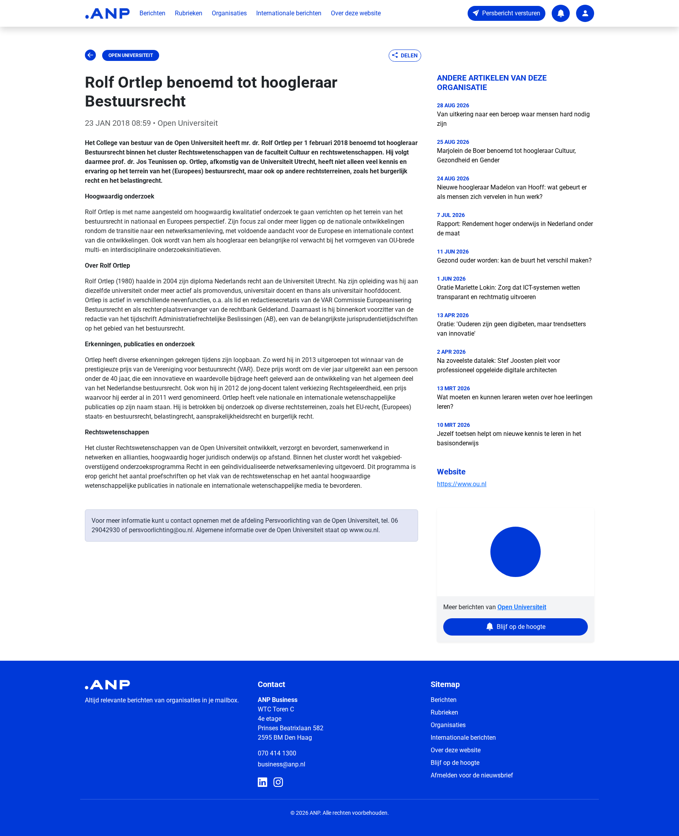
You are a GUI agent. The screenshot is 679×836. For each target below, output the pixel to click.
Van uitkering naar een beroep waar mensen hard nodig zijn (513, 118)
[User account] (585, 13)
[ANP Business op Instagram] (278, 782)
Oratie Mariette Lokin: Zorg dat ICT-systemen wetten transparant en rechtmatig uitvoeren (508, 292)
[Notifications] (561, 13)
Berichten (152, 13)
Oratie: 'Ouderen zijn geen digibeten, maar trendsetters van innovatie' (511, 328)
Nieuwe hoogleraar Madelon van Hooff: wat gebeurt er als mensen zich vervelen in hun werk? (512, 192)
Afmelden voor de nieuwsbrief (472, 775)
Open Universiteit (130, 55)
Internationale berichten (288, 13)
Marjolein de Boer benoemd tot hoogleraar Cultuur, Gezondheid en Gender (506, 155)
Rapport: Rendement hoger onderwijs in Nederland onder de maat (515, 228)
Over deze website (356, 13)
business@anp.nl (281, 764)
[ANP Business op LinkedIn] (262, 782)
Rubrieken (188, 13)
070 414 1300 (277, 753)
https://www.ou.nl (461, 484)
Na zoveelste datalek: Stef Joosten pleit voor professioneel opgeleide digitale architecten (498, 365)
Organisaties (229, 13)
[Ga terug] (90, 55)
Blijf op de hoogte (455, 762)
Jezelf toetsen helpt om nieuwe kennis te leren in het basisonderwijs (509, 438)
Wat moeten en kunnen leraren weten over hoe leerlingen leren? (515, 401)
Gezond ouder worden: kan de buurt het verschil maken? (514, 260)
